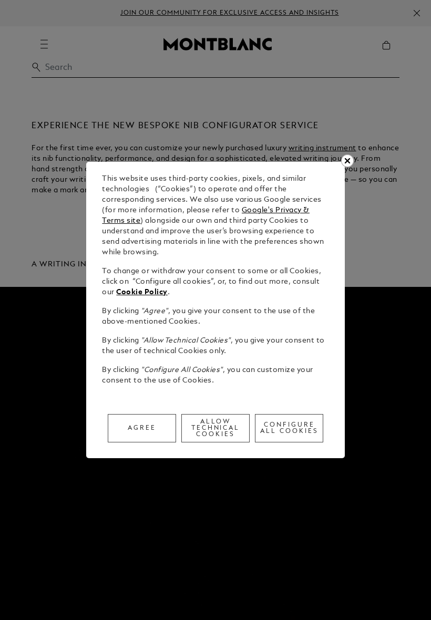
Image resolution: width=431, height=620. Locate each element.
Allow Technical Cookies (215, 428)
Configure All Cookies (289, 428)
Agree (142, 428)
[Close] (347, 160)
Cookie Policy (142, 292)
